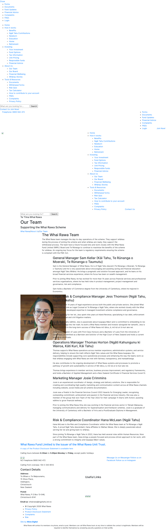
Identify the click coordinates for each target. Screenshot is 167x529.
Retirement (13, 44)
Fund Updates (10, 9)
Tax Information (16, 55)
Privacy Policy (15, 101)
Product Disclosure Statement (38, 512)
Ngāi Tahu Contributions (19, 33)
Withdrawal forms (16, 85)
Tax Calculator (15, 90)
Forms (7, 4)
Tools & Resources (12, 79)
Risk (27, 517)
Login (7, 20)
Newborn (13, 36)
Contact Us (5, 109)
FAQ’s (7, 18)
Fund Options (14, 52)
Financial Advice (12, 12)
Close (2, 1)
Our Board (13, 71)
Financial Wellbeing (17, 74)
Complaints (9, 15)
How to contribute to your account (24, 93)
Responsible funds (17, 60)
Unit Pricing (14, 58)
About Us (9, 66)
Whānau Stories (15, 77)
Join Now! (14, 109)
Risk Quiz (13, 88)
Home (7, 25)
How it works (10, 28)
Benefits (12, 30)
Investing (8, 47)
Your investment (16, 49)
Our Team (13, 68)
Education (13, 38)
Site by (29, 522)
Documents (9, 7)
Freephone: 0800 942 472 (13, 112)
